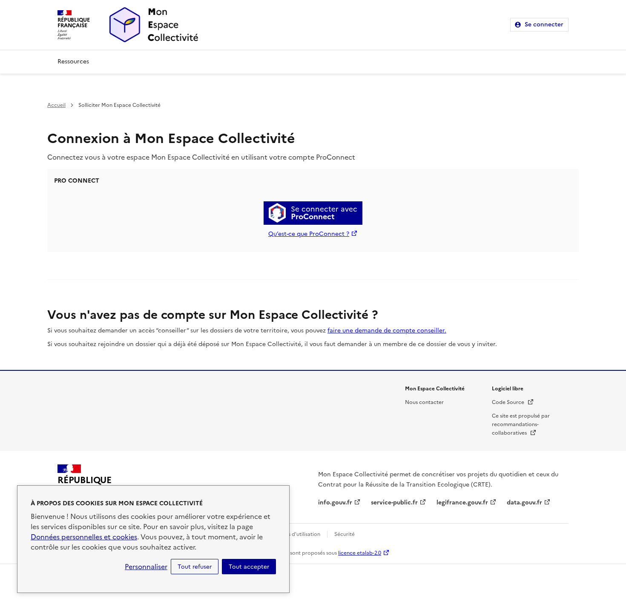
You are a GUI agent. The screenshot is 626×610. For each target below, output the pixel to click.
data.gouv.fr (524, 502)
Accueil (56, 105)
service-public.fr (394, 502)
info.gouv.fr (335, 502)
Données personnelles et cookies (84, 537)
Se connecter (544, 24)
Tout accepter (249, 566)
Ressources (73, 61)
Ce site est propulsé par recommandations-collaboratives (521, 424)
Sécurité (344, 534)
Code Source (513, 402)
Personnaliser (146, 566)
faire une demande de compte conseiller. (386, 330)
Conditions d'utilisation (292, 534)
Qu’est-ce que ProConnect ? (308, 233)
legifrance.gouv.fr (462, 502)
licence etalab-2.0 (359, 553)
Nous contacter (424, 402)
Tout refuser (195, 566)
